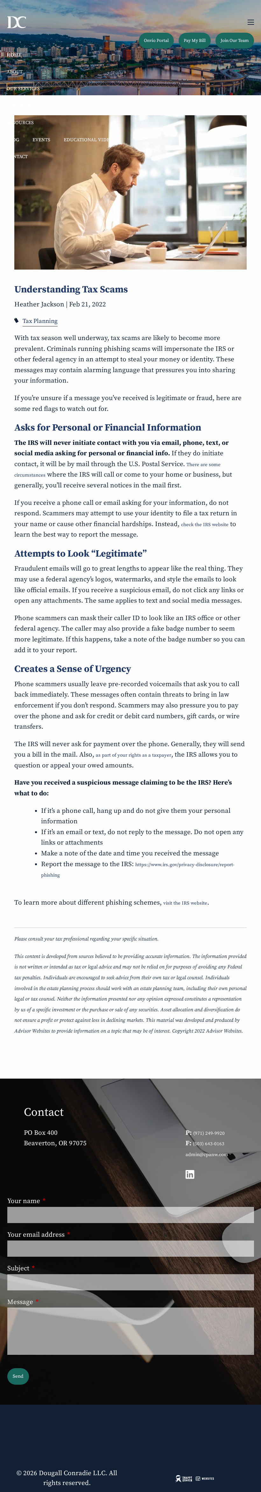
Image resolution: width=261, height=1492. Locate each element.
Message (53, 1302)
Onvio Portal (156, 40)
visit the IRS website (185, 903)
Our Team (19, 106)
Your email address (68, 1235)
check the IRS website (205, 525)
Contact (17, 157)
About (15, 72)
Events (41, 140)
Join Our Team (235, 40)
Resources (20, 123)
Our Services (23, 89)
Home (14, 55)
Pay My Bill (195, 40)
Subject (51, 1268)
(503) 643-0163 (208, 1144)
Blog (13, 140)
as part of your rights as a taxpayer (133, 755)
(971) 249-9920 (209, 1133)
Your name (56, 1201)
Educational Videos (90, 140)
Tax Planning (40, 321)
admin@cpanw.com (207, 1155)
